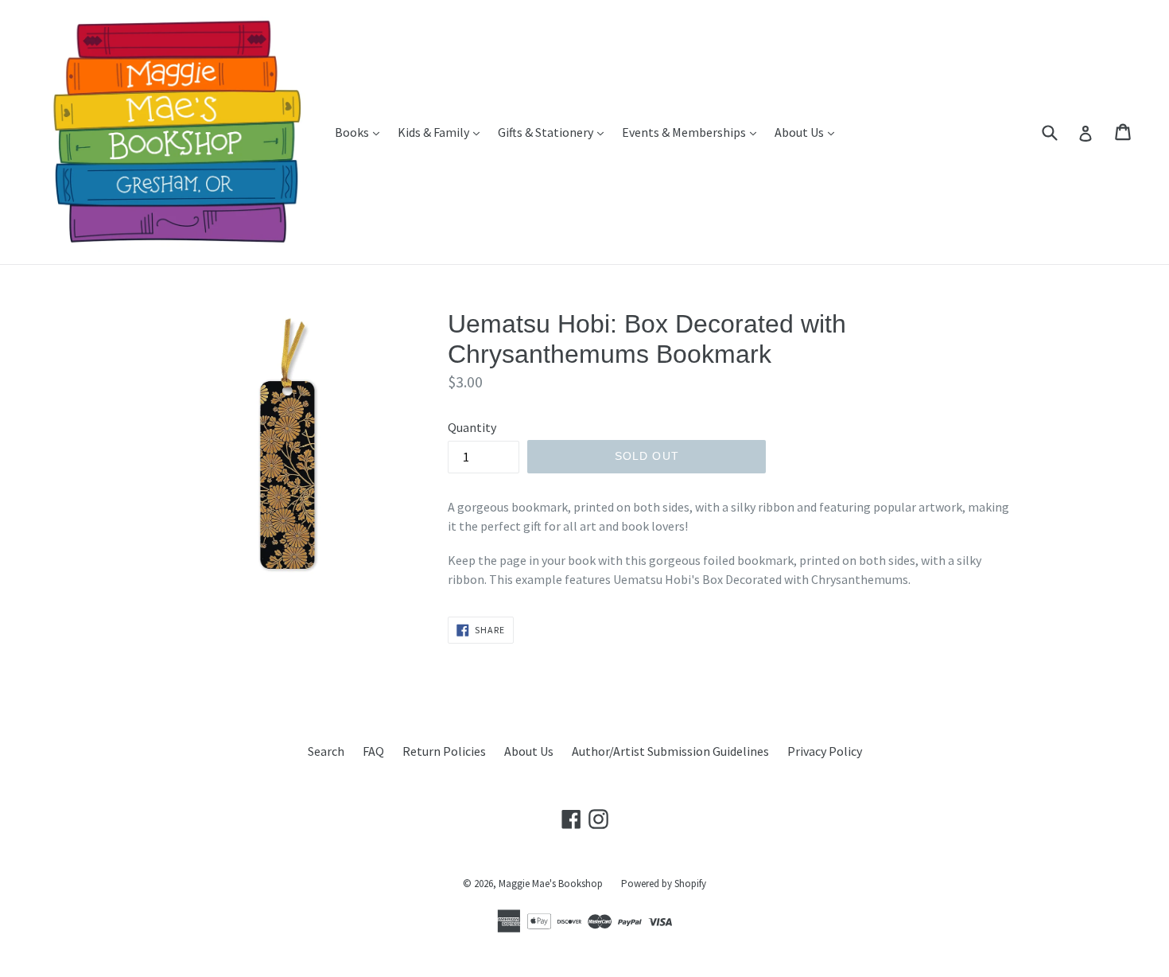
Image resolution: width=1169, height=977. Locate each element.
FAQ (373, 751)
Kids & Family (442, 131)
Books (361, 131)
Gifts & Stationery (555, 131)
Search (326, 751)
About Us (808, 131)
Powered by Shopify (663, 883)
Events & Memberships (693, 131)
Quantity (472, 427)
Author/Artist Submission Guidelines (670, 751)
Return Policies (444, 751)
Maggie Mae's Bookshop (551, 883)
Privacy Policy (824, 751)
